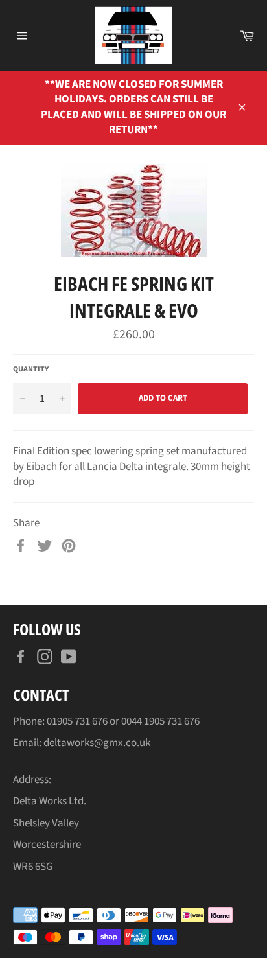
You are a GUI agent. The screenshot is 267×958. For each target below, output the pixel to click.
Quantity (31, 369)
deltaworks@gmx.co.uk (96, 743)
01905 (61, 721)
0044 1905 (144, 721)
